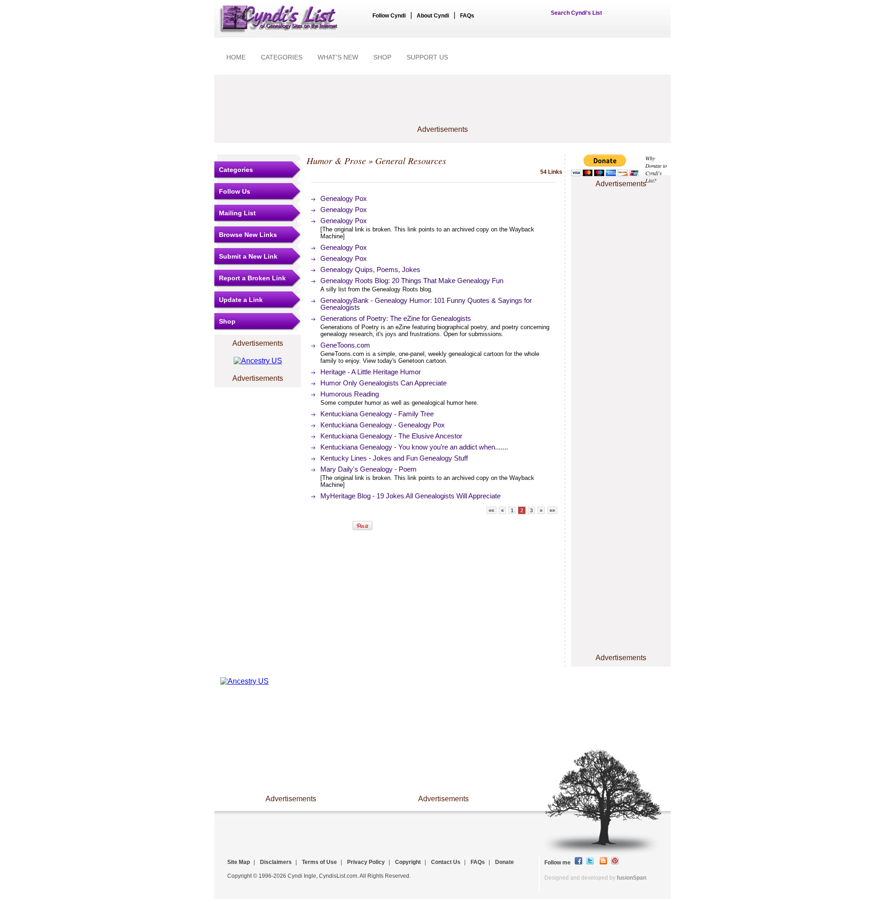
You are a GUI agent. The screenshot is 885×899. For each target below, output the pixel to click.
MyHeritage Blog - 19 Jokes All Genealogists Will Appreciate (410, 496)
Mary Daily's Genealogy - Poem (368, 469)
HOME (236, 57)
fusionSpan (631, 878)
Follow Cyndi (389, 15)
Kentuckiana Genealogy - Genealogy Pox (382, 425)
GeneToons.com (345, 345)
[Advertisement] (442, 104)
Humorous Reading (349, 394)
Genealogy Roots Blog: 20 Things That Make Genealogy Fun (411, 280)
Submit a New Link (248, 256)
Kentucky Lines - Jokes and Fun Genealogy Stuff (394, 458)
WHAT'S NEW (338, 57)
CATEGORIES (281, 57)
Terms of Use (319, 862)
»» (552, 510)
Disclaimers (276, 862)
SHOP (382, 57)
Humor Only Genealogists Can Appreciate (383, 383)
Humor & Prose (336, 160)
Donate (504, 862)
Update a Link (241, 299)
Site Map (238, 862)
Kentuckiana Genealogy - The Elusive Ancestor (391, 436)
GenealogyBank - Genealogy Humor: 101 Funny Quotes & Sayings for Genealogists (426, 303)
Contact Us (445, 862)
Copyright (408, 862)
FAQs (467, 15)
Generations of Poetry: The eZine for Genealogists (395, 318)
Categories (236, 169)
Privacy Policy (366, 862)
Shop (227, 321)
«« (491, 510)
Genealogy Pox (343, 198)
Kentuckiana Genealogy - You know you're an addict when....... (414, 447)
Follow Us (234, 191)
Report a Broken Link (252, 278)
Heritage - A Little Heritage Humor (370, 372)
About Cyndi (433, 15)
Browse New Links (248, 234)
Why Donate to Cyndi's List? (656, 169)
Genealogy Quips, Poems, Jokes (370, 269)
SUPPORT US (427, 57)
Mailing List (237, 213)
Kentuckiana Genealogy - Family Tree (377, 414)
